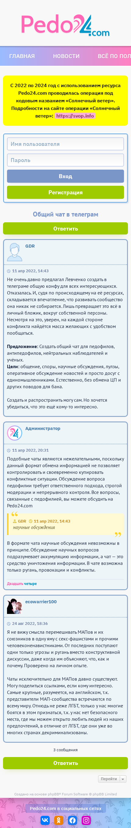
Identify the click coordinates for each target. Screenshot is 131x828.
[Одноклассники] (58, 820)
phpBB (53, 794)
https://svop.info (75, 116)
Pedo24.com (43, 808)
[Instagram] (86, 820)
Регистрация (65, 192)
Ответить (65, 228)
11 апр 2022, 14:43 (52, 521)
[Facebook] (72, 820)
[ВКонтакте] (45, 820)
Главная (22, 55)
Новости (66, 55)
